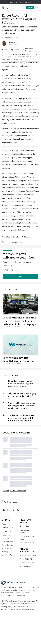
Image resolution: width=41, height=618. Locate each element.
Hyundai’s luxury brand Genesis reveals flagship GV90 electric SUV (20, 384)
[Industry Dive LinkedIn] (3, 510)
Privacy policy (6, 606)
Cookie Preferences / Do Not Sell (21, 609)
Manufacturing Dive (28, 555)
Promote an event (27, 543)
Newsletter (6, 535)
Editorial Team (7, 527)
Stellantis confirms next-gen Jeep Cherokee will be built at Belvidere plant (21, 418)
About (4, 524)
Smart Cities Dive (27, 559)
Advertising (24, 526)
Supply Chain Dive (27, 563)
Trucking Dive (25, 566)
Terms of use (19, 606)
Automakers (17, 242)
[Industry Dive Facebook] (8, 510)
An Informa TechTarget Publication (20, 2)
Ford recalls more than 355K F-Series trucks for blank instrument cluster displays (19, 321)
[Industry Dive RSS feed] (17, 510)
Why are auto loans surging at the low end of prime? (22, 394)
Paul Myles (11, 42)
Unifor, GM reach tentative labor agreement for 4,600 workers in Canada (21, 406)
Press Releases (8, 545)
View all (6, 491)
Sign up (30, 7)
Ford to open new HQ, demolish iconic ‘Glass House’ (20, 359)
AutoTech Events (8, 555)
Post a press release (18, 491)
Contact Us (6, 531)
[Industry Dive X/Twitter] (13, 510)
